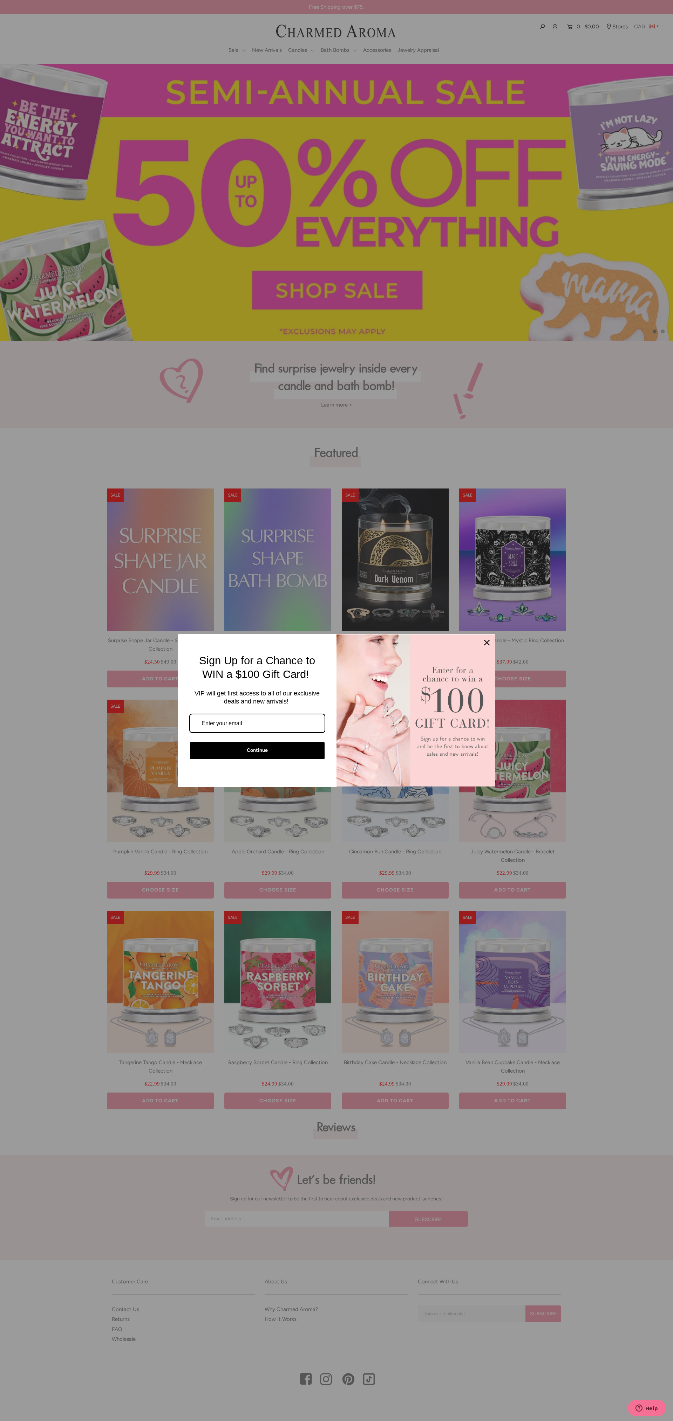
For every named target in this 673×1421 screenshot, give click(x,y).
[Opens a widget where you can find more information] (646, 1408)
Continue (257, 750)
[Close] (486, 642)
